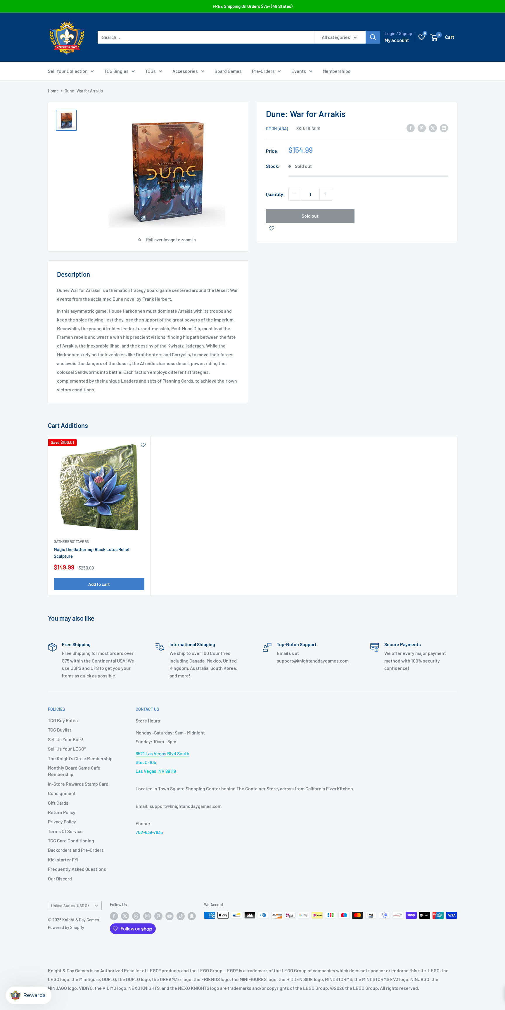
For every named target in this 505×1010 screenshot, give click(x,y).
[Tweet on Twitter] (433, 127)
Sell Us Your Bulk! (65, 739)
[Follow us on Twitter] (125, 916)
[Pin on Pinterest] (422, 127)
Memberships (336, 71)
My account (397, 40)
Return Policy (61, 812)
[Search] (373, 37)
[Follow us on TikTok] (181, 916)
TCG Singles (116, 71)
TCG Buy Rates (63, 720)
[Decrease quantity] (295, 194)
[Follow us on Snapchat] (192, 916)
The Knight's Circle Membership (80, 758)
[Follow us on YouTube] (169, 916)
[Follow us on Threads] (136, 916)
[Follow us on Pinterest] (158, 916)
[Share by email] (444, 127)
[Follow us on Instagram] (147, 916)
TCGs (150, 71)
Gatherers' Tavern (71, 541)
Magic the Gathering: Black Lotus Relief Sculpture (92, 553)
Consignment (62, 793)
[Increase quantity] (326, 194)
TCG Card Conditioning (71, 840)
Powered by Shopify (66, 927)
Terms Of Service (65, 831)
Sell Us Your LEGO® (67, 748)
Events (298, 71)
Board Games (228, 71)
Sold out (310, 215)
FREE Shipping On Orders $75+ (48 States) (253, 6)
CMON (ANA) (277, 128)
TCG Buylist (59, 729)
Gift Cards (58, 803)
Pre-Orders (263, 71)
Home (53, 90)
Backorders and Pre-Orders (76, 850)
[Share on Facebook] (411, 127)
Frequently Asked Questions (77, 869)
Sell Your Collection (68, 71)
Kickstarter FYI (63, 859)
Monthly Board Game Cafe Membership (74, 771)
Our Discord (60, 878)
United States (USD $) (70, 905)
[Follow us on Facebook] (114, 916)
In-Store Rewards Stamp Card (78, 784)
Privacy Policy (62, 821)
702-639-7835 (149, 832)
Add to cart (99, 583)
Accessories (185, 71)
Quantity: (275, 194)
